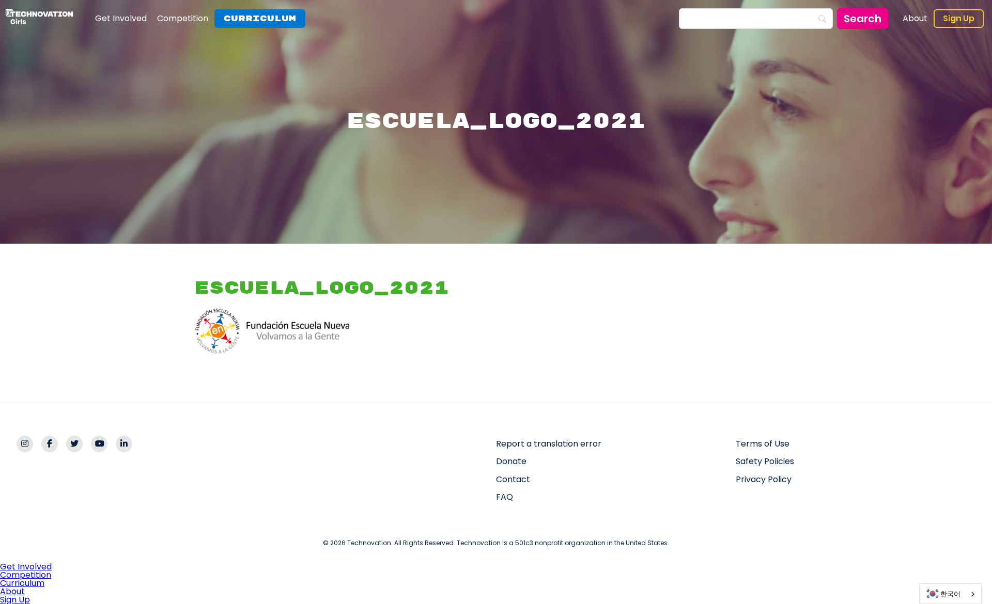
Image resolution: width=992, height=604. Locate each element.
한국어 (950, 594)
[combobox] (950, 593)
